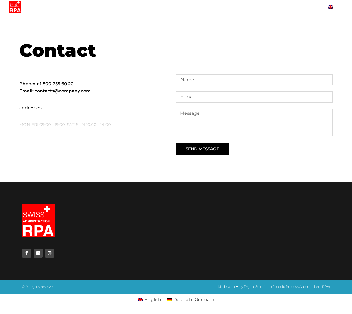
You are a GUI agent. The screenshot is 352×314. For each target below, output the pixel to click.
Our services (171, 7)
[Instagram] (49, 253)
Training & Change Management (225, 7)
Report (100, 7)
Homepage (46, 7)
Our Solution (133, 7)
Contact (306, 7)
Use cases (276, 7)
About (75, 7)
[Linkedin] (38, 253)
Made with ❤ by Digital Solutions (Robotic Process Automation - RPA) (274, 287)
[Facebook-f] (26, 253)
